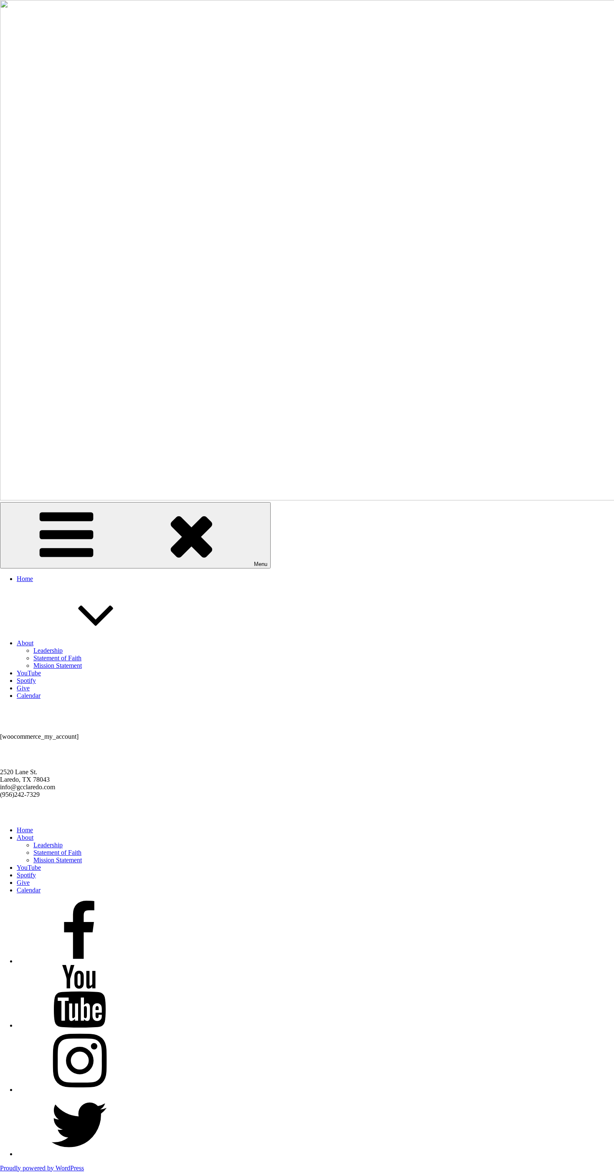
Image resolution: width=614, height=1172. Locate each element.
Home (25, 578)
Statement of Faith (57, 658)
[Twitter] (79, 1153)
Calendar (29, 695)
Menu (260, 564)
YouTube (29, 673)
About (25, 643)
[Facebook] (79, 961)
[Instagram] (79, 1089)
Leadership (48, 650)
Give (23, 688)
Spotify (26, 680)
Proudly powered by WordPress (42, 1168)
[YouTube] (79, 1025)
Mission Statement (57, 665)
